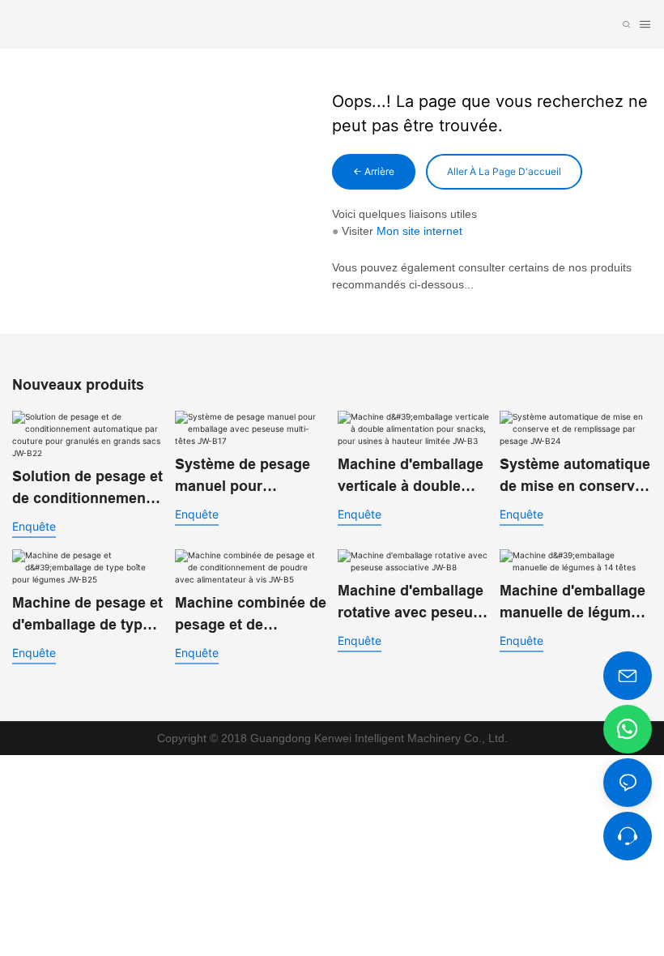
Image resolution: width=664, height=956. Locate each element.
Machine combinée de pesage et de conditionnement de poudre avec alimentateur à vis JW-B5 (250, 615)
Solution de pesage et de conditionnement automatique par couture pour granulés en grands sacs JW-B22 (87, 489)
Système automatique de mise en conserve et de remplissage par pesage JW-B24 (575, 476)
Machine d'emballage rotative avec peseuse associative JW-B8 (413, 603)
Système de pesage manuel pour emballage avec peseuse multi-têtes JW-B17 (243, 476)
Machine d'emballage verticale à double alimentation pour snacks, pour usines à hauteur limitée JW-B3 (411, 476)
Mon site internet (419, 230)
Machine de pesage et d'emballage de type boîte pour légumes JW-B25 (87, 615)
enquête (34, 526)
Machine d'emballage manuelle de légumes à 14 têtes (573, 603)
